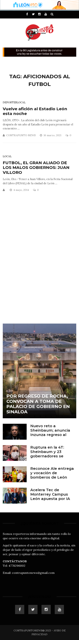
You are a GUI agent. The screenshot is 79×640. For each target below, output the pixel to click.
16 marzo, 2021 (53, 135)
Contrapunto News (21, 135)
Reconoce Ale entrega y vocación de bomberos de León (52, 472)
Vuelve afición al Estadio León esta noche (35, 111)
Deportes (10, 102)
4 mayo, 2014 (21, 190)
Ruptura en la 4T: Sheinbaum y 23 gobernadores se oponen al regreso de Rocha (51, 456)
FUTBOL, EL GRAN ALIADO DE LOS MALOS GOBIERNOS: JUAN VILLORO (36, 167)
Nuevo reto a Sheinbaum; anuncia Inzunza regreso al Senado (50, 432)
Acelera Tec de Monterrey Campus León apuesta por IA (50, 494)
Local (21, 102)
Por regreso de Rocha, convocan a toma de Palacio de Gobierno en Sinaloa (38, 403)
